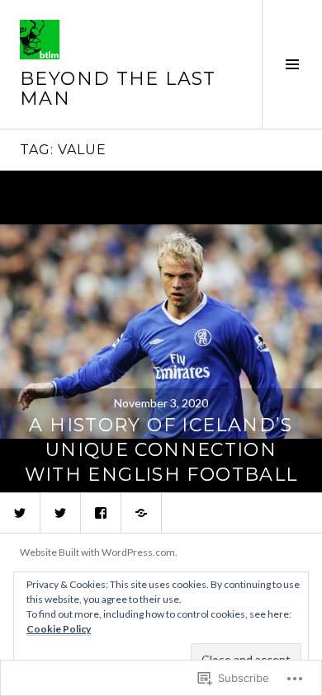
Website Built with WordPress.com (97, 552)
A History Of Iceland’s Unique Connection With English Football (161, 450)
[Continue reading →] (161, 331)
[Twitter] (20, 513)
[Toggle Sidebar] (292, 64)
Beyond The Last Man (118, 89)
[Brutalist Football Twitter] (60, 513)
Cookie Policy (58, 629)
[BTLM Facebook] (101, 513)
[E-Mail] (141, 513)
